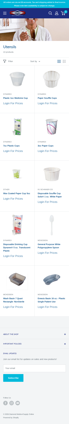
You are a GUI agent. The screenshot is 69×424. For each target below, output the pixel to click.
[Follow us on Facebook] (5, 403)
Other (6, 189)
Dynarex (7, 94)
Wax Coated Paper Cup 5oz (16, 193)
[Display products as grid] (59, 61)
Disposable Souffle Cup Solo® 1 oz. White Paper (50, 195)
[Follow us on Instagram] (11, 403)
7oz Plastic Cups (11, 146)
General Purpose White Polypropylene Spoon (49, 246)
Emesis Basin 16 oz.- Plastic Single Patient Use (51, 300)
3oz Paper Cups (45, 146)
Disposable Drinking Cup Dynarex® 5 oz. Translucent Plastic (16, 247)
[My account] (56, 13)
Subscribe (13, 378)
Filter (10, 61)
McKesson (43, 240)
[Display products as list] (64, 61)
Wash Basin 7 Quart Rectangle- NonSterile (13, 300)
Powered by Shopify (11, 418)
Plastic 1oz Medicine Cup (15, 98)
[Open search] (50, 13)
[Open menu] (4, 13)
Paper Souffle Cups (47, 98)
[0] (63, 13)
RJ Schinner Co (45, 189)
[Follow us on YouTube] (17, 403)
